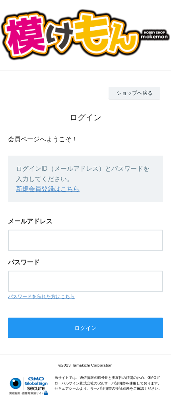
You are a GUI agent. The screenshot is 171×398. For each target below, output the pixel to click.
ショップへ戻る (135, 93)
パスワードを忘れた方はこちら (41, 296)
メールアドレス (30, 221)
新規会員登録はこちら (48, 188)
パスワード (24, 262)
